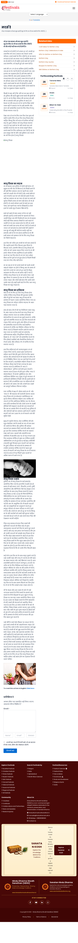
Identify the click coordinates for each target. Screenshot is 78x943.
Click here (30, 688)
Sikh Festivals (7, 779)
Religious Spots (59, 782)
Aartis (56, 785)
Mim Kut (11, 2)
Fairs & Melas (58, 774)
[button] (67, 78)
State (30, 771)
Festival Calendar (59, 769)
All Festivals (6, 793)
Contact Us (32, 821)
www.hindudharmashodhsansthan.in (24, 892)
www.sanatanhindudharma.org (60, 891)
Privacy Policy (27, 916)
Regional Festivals (9, 790)
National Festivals (8, 785)
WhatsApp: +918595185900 (37, 818)
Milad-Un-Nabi (55, 105)
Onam (51, 93)
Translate (36, 20)
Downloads (57, 777)
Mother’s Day (43, 58)
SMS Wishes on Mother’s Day (49, 69)
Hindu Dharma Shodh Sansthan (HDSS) (45, 912)
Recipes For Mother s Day (48, 66)
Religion (31, 769)
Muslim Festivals (8, 777)
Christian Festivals (9, 771)
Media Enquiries (8, 812)
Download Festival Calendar (66, 2)
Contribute (6, 803)
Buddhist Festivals (8, 769)
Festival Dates (58, 771)
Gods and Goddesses (61, 779)
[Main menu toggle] (73, 8)
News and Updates (9, 809)
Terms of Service (41, 916)
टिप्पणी (6, 709)
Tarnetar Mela (55, 81)
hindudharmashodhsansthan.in (39, 813)
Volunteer (6, 801)
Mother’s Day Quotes (46, 62)
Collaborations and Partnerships (13, 806)
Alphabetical (32, 774)
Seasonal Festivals (9, 787)
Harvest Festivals (8, 782)
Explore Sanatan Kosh (61, 850)
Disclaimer (54, 916)
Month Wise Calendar (35, 777)
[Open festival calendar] (63, 78)
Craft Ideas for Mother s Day (49, 47)
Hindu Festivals (7, 774)
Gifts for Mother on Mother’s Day (50, 54)
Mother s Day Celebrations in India (51, 51)
